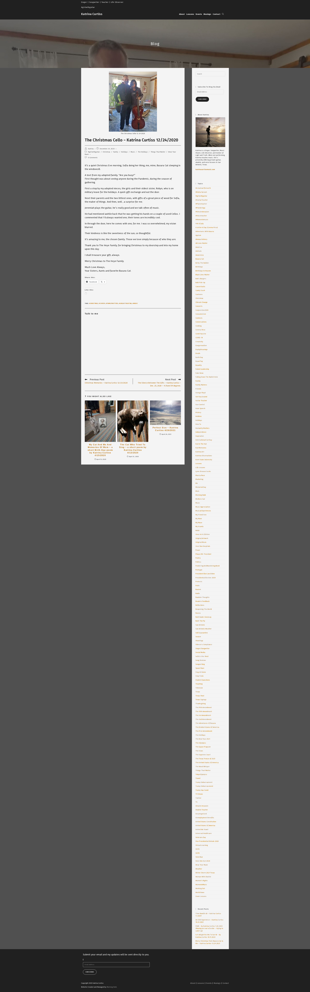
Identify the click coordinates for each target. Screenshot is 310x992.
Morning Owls (112, 987)
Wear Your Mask (202, 865)
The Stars (199, 751)
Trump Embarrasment (204, 782)
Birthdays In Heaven (203, 271)
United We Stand (202, 830)
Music (133, 152)
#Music (135, 303)
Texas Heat (200, 696)
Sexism (198, 637)
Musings (217, 983)
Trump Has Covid (202, 790)
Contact (226, 983)
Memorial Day (201, 487)
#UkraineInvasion (202, 212)
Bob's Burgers (201, 279)
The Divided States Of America (207, 727)
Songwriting (200, 664)
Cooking (199, 326)
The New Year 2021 (203, 739)
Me (197, 483)
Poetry (198, 558)
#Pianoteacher (201, 204)
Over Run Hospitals (203, 546)
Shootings (199, 641)
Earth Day (199, 357)
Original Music (201, 542)
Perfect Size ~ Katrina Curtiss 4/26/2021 (165, 429)
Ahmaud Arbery (201, 239)
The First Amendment (204, 731)
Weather (199, 869)
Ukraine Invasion (202, 806)
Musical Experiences (203, 511)
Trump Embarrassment (204, 786)
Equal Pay (199, 361)
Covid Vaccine (201, 334)
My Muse (199, 523)
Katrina (91, 149)
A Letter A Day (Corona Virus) (207, 227)
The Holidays (143, 152)
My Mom (199, 519)
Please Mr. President (203, 554)
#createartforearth (203, 188)
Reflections (200, 605)
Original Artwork (202, 538)
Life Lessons (200, 468)
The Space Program (203, 747)
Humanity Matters (202, 428)
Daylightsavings (202, 349)
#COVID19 (102, 303)
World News (200, 892)
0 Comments (93, 158)
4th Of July (200, 224)
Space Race (200, 668)
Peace (198, 550)
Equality (199, 365)
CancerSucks (200, 287)
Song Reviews (201, 660)
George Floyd (201, 393)
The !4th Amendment (204, 707)
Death (198, 353)
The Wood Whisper (203, 767)
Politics (198, 562)
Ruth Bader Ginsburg (203, 617)
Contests (199, 318)
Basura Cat (200, 259)
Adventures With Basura (205, 231)
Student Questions (203, 680)
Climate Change (202, 302)
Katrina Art (200, 452)
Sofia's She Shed (202, 656)
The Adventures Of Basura (206, 723)
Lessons (199, 464)
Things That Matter (158, 152)
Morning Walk (201, 495)
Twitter (198, 798)
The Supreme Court (203, 755)
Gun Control (200, 405)
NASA (197, 530)
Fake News (200, 373)
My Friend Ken (201, 515)
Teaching (199, 684)
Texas (198, 692)
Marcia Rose (200, 475)
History (198, 412)
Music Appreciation (203, 507)
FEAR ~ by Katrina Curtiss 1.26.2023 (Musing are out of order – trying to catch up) (209, 928)
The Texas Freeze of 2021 (205, 759)
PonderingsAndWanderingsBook (208, 566)
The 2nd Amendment (204, 719)
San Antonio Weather (204, 629)
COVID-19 (199, 338)
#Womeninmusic (202, 220)
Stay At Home (201, 672)
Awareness (200, 255)
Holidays (124, 152)
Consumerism (201, 314)
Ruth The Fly (200, 621)
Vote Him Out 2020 (203, 861)
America (199, 247)
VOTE (198, 849)
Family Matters (201, 385)
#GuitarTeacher (202, 200)
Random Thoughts (202, 597)
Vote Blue (199, 857)
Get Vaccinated (201, 397)
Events (209, 983)
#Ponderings (200, 208)
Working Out (200, 888)
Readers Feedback (202, 601)
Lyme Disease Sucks (203, 471)
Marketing (199, 479)
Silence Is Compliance (204, 645)
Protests (199, 582)
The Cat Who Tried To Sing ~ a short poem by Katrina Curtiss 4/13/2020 (133, 449)
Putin (198, 586)
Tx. (197, 802)
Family (115, 152)
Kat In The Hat (201, 444)
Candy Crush (200, 290)
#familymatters (112, 303)
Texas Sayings (201, 700)
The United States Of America (207, 763)
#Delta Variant (201, 192)
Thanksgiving (201, 704)
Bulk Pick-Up (200, 283)
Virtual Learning (202, 845)
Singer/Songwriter (203, 649)
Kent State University (204, 460)
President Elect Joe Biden (205, 574)
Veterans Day (201, 837)
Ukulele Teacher (202, 810)
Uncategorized (201, 814)
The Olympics (201, 743)
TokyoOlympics (201, 774)
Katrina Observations (204, 456)
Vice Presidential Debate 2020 (207, 841)
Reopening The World (204, 609)
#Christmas (93, 303)
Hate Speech (200, 408)
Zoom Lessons (201, 896)
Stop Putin (200, 676)
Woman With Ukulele (203, 877)
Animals (199, 251)
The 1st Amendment (203, 715)
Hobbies (199, 416)
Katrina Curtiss (91, 14)
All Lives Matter (202, 243)
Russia (198, 613)
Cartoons (199, 294)
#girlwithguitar (94, 152)
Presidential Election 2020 (206, 578)
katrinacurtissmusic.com (205, 169)
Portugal (199, 570)
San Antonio (200, 625)
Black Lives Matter (203, 275)
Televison (199, 688)
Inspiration (200, 436)
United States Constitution (206, 822)
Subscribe (202, 99)
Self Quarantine (202, 633)
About (192, 983)
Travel (198, 778)
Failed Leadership (202, 369)
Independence (201, 432)
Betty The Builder (202, 263)
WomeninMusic (201, 885)
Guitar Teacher (201, 401)
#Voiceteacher (201, 216)
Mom (197, 491)
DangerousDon (201, 345)
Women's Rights (202, 881)
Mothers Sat (200, 499)
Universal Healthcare (204, 833)
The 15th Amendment (204, 711)
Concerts (199, 306)
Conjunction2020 (202, 310)
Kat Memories (201, 448)
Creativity (199, 342)
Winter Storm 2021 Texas (205, 873)
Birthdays (199, 267)
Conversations (201, 322)
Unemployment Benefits (205, 818)
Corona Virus (200, 330)
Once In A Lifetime (203, 534)
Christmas (106, 152)
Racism (198, 589)
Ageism (198, 235)
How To (198, 424)
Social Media (200, 652)
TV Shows (199, 794)
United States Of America (205, 826)
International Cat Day (204, 440)
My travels (200, 526)
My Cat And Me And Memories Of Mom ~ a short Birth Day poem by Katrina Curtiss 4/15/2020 (100, 450)
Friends (198, 389)
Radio (198, 593)
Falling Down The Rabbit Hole (207, 377)
